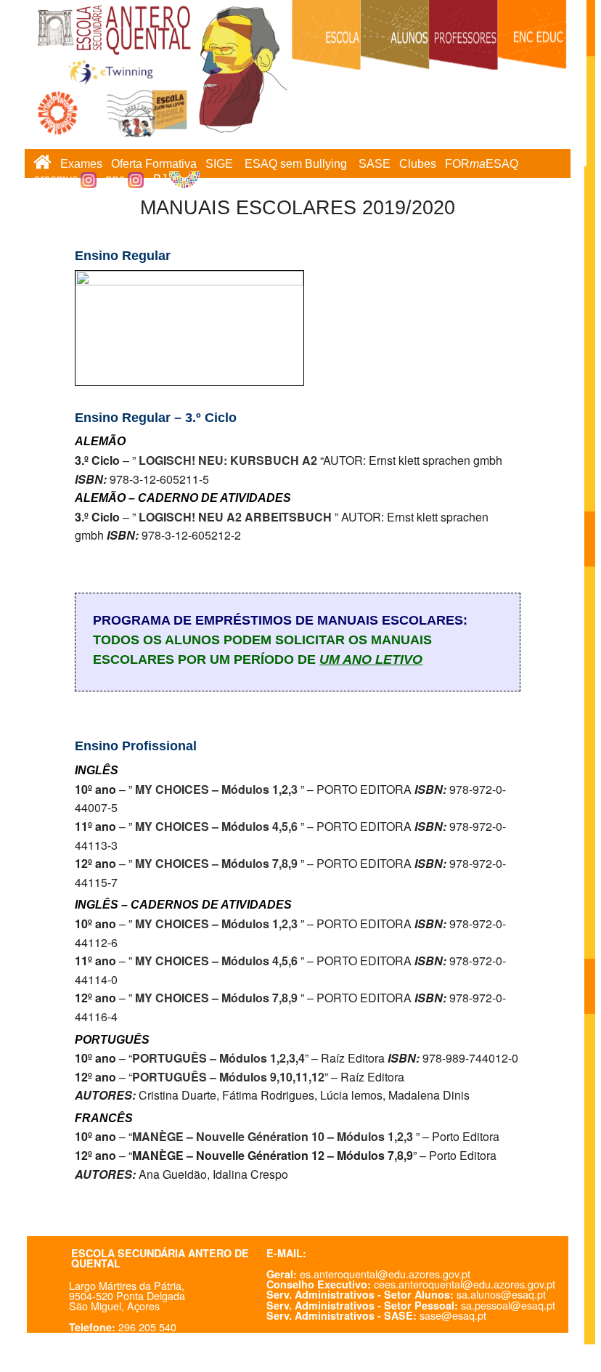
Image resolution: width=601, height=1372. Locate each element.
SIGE (219, 164)
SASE (375, 164)
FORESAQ (481, 164)
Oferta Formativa (154, 164)
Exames (81, 164)
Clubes (417, 164)
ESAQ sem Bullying (296, 164)
